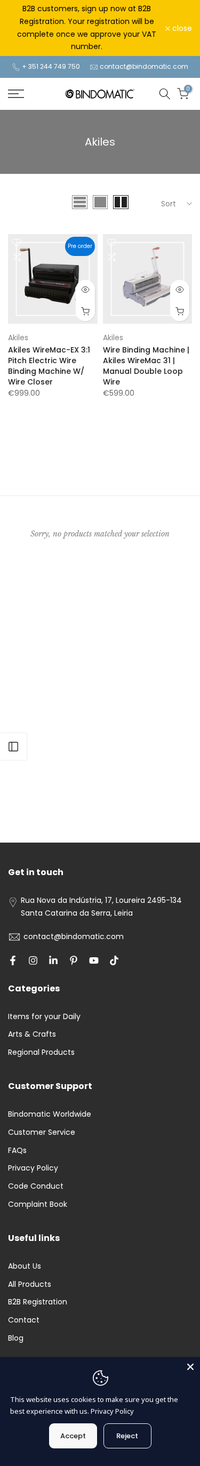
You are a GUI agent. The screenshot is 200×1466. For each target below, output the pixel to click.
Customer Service (41, 1132)
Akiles (18, 337)
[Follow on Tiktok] (114, 960)
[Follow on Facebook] (13, 960)
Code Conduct (35, 1186)
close (181, 28)
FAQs (17, 1150)
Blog (15, 1338)
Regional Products (41, 1052)
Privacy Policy (33, 1168)
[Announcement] (86, 28)
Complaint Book (37, 1204)
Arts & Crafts (32, 1034)
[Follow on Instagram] (33, 960)
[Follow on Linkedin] (53, 960)
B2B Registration (37, 1301)
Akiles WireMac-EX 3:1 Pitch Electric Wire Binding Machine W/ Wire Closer (49, 366)
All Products (29, 1284)
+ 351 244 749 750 (51, 66)
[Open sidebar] (13, 746)
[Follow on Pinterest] (73, 960)
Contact (23, 1320)
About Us (24, 1266)
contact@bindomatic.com (144, 66)
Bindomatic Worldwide (49, 1114)
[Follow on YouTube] (94, 960)
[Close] (190, 1366)
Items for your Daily (44, 1016)
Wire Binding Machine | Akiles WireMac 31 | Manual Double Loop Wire (146, 366)
